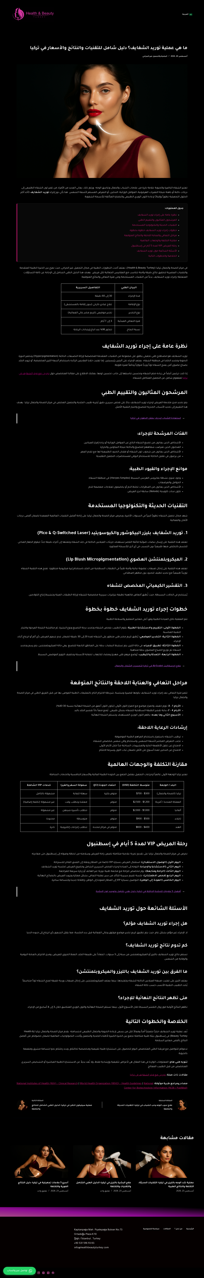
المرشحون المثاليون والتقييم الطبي (157, 220)
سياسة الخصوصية (151, 1229)
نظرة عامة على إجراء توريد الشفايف (157, 215)
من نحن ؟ (178, 1229)
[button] (187, 14)
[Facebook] (53, 1273)
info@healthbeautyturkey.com (91, 1247)
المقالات (167, 1229)
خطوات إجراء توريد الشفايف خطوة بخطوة (153, 230)
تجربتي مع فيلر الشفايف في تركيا (148, 1075)
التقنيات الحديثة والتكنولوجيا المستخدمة (154, 225)
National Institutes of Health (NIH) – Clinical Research (47, 1083)
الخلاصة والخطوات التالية (162, 256)
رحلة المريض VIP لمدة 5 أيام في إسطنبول (154, 246)
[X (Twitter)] (48, 1273)
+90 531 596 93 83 (84, 1243)
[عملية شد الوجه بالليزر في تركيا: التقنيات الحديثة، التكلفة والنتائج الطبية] (165, 1161)
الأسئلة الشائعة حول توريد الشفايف (157, 251)
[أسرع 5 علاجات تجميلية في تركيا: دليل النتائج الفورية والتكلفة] (39, 1161)
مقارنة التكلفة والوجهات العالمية (158, 240)
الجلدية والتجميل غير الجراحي (154, 56)
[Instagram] (43, 1273)
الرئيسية (190, 1229)
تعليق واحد (105, 1191)
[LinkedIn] (38, 1273)
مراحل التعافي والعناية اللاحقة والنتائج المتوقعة (150, 235)
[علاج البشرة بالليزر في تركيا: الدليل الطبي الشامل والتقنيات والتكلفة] (102, 1161)
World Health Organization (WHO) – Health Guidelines (111, 1083)
